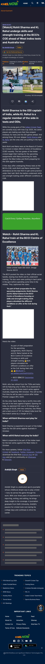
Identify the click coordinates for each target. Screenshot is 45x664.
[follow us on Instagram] (18, 641)
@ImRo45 (19, 371)
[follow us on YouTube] (26, 641)
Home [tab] (25, 3)
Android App (27, 455)
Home (7, 616)
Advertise (19, 620)
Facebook (15, 452)
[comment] (19, 101)
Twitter (23, 452)
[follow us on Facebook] (14, 641)
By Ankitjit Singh (8, 47)
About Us (8, 620)
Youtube (38, 452)
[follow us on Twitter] (22, 641)
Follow (19, 47)
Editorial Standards (22, 628)
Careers (19, 616)
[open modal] (41, 608)
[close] (41, 648)
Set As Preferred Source (14, 52)
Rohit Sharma (32, 137)
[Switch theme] (37, 3)
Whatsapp (32, 457)
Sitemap (34, 620)
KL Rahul (6, 140)
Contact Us (9, 624)
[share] (32, 101)
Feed (32, 616)
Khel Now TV (35, 624)
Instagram (30, 452)
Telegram (7, 460)
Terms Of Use (10, 628)
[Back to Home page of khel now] (10, 3)
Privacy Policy (21, 624)
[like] (12, 101)
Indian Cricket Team (33, 127)
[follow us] (25, 101)
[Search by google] (32, 3)
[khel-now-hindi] (42, 3)
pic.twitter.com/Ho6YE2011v (22, 373)
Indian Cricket (7, 24)
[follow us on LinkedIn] (30, 641)
